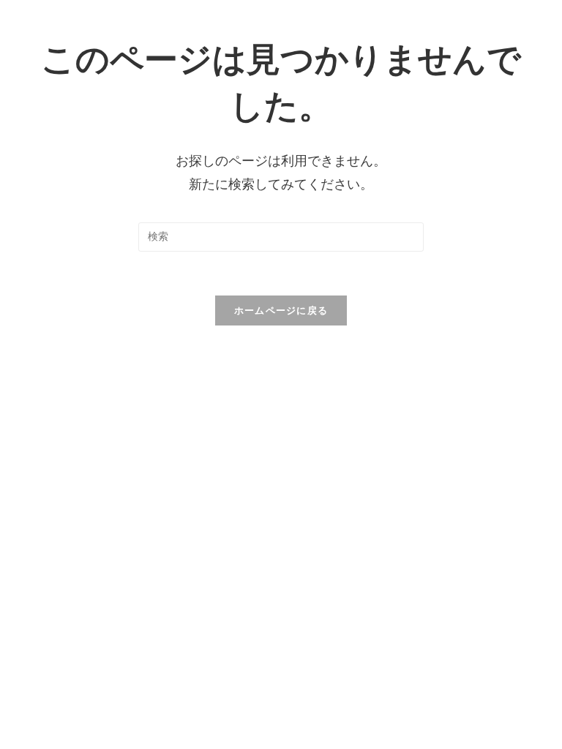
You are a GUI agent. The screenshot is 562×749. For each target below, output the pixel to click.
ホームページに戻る (281, 310)
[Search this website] (281, 235)
